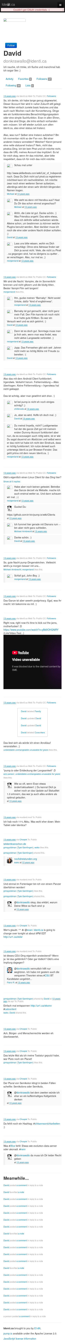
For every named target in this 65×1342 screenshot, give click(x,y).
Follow (11, 45)
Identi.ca (8, 4)
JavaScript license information (19, 1338)
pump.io (7, 1333)
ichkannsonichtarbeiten (47, 1123)
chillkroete (19, 408)
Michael (10, 193)
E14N (37, 1328)
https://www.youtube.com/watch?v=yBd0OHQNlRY (30, 629)
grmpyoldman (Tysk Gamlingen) (18, 847)
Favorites (24, 79)
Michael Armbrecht (23, 531)
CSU (47, 975)
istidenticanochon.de (14, 844)
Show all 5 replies (11, 481)
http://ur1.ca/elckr (13, 936)
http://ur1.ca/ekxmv (41, 1005)
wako (37, 847)
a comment (21, 1185)
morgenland (12, 260)
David (9, 237)
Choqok (23, 839)
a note (21, 1192)
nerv (23, 1149)
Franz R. (11, 982)
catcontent (10, 1009)
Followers (44, 79)
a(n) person (8, 773)
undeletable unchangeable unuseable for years (25, 749)
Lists (29, 85)
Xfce (12, 1145)
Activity (9, 79)
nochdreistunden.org (25, 859)
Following (13, 85)
